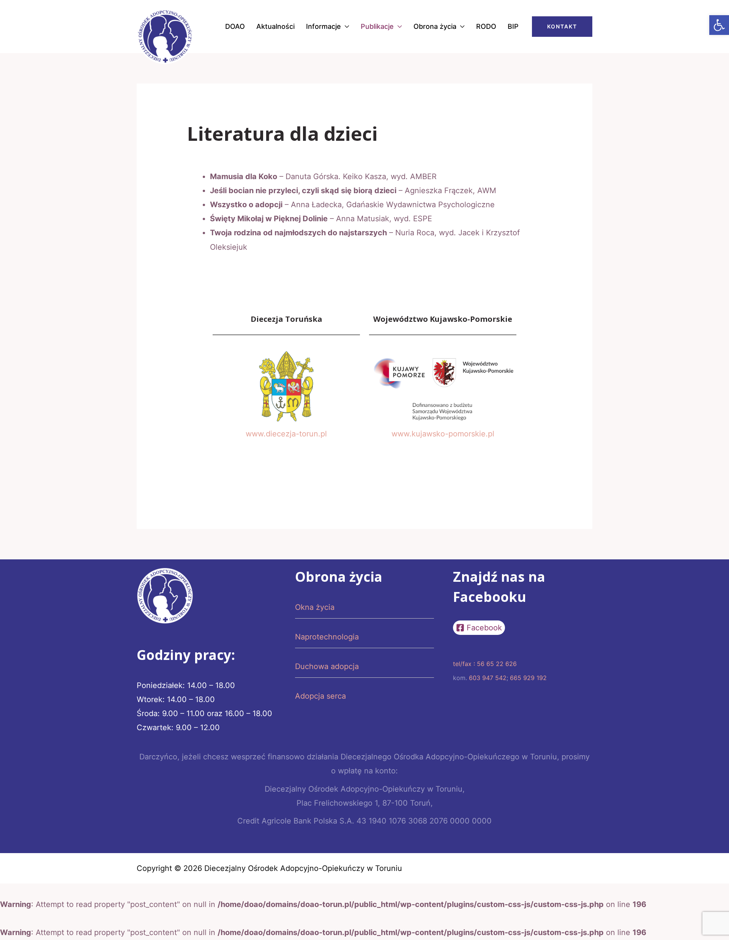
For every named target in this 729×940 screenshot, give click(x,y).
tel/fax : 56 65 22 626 (485, 664)
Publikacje (377, 26)
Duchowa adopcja (327, 666)
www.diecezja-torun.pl (286, 433)
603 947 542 (488, 678)
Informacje (323, 26)
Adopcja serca (320, 696)
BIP (513, 26)
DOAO (235, 26)
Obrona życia (434, 26)
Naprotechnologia (327, 636)
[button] (719, 25)
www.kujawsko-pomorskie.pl (442, 433)
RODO (486, 26)
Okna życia (315, 607)
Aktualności (275, 26)
